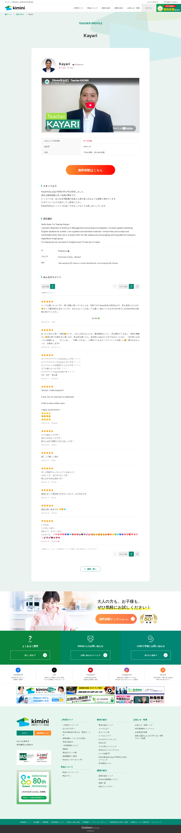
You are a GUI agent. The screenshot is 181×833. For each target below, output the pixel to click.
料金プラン (67, 775)
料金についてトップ (71, 772)
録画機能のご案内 (70, 756)
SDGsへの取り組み (73, 822)
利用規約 (86, 822)
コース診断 (103, 753)
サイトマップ (156, 822)
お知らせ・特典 (133, 8)
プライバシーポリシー (99, 822)
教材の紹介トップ (106, 725)
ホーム (9, 14)
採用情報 (45, 822)
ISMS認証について (57, 822)
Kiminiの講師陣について (108, 779)
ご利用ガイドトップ (71, 725)
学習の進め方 (68, 742)
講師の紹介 (119, 8)
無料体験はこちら (90, 170)
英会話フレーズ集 (70, 752)
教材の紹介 (106, 8)
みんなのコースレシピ (107, 739)
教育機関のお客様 (170, 2)
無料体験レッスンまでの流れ (74, 738)
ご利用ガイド (78, 8)
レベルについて (105, 735)
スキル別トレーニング (107, 746)
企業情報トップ (25, 822)
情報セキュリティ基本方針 (140, 822)
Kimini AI (102, 742)
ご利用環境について (71, 745)
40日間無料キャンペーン (145, 728)
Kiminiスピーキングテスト (109, 750)
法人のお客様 (151, 2)
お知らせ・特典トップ (144, 725)
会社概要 (36, 822)
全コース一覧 (104, 732)
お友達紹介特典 (141, 732)
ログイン (148, 8)
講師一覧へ (90, 569)
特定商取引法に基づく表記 (119, 822)
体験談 (65, 749)
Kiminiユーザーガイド (71, 759)
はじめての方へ (69, 728)
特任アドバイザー (106, 786)
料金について (92, 8)
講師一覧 (102, 783)
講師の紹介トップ (106, 775)
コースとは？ (104, 728)
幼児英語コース (105, 763)
